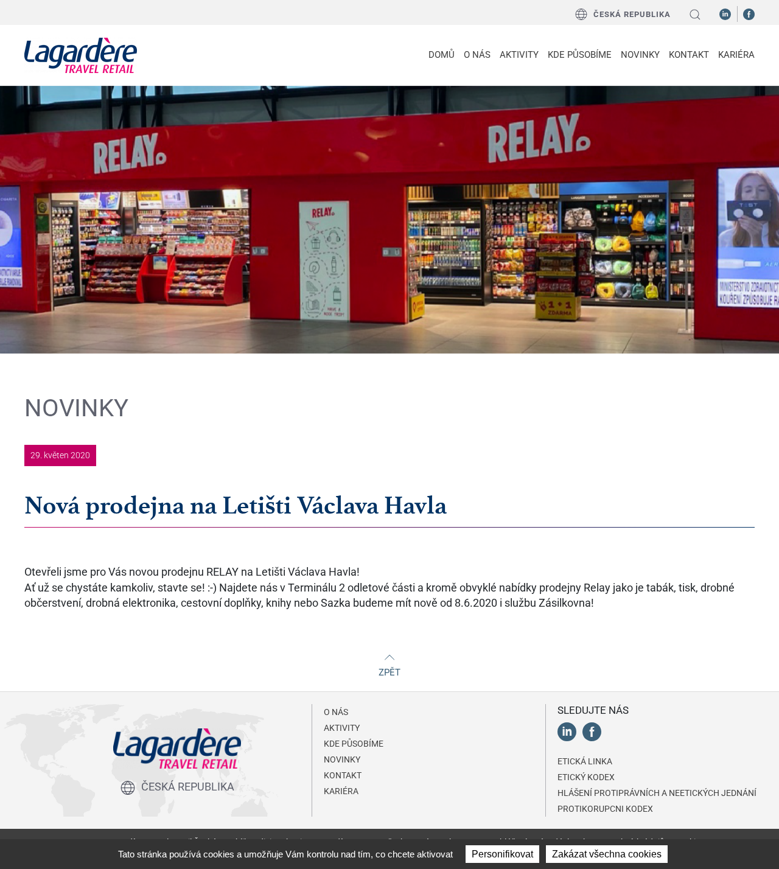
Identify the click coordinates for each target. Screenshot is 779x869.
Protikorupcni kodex (605, 809)
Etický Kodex (586, 777)
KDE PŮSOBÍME (580, 54)
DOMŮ (441, 54)
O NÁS (336, 712)
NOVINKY (640, 54)
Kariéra (341, 791)
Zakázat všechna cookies (607, 854)
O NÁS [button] (477, 54)
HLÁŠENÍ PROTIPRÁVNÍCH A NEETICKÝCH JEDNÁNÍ (656, 793)
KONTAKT (689, 54)
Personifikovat (502, 854)
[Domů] (80, 55)
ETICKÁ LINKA (584, 761)
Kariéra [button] (736, 54)
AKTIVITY (342, 728)
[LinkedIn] (725, 13)
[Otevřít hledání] (695, 14)
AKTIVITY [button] (519, 54)
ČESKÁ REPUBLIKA (632, 14)
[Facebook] (749, 13)
